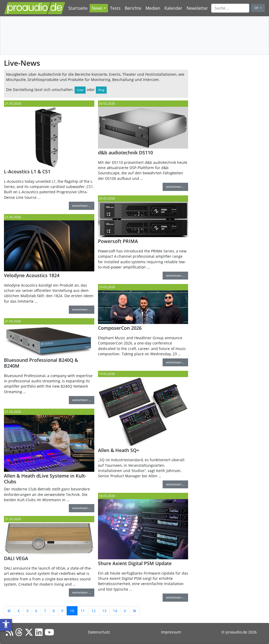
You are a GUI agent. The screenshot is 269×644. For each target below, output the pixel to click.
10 (72, 610)
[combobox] (230, 8)
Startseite (77, 8)
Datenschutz (99, 632)
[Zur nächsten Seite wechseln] (125, 610)
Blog (101, 90)
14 (115, 610)
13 (104, 610)
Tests (115, 8)
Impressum (171, 632)
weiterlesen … (81, 205)
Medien (153, 8)
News (97, 8)
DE (257, 8)
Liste (80, 90)
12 (93, 610)
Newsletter (197, 8)
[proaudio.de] (34, 8)
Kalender (173, 8)
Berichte (133, 8)
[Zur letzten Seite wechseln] (134, 610)
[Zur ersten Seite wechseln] (9, 610)
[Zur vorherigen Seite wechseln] (18, 610)
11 (83, 610)
